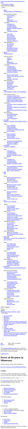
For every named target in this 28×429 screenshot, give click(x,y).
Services (11, 334)
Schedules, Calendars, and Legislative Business (15, 121)
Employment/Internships (10, 389)
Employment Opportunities (10, 335)
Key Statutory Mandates (19, 334)
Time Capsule (12, 323)
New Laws (9, 303)
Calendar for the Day (12, 128)
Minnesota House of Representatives (13, 11)
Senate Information (11, 287)
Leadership (9, 17)
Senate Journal (10, 81)
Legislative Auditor (11, 276)
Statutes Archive (11, 210)
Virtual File (18, 323)
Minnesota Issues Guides (13, 301)
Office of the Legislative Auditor (15, 100)
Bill (14, 180)
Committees (7, 145)
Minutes (9, 29)
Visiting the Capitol (8, 391)
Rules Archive (10, 227)
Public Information (11, 38)
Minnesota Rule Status (12, 228)
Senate (5, 52)
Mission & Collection (9, 332)
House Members (11, 15)
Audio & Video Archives (13, 246)
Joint (5, 90)
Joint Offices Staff (11, 115)
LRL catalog (6, 380)
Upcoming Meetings (12, 27)
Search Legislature (5, 5)
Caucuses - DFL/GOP (12, 41)
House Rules (10, 45)
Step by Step (7, 330)
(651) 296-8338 (7, 410)
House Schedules (11, 125)
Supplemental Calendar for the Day (15, 129)
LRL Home (2, 344)
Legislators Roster (11, 284)
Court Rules (10, 235)
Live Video (9, 243)
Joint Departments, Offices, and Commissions (15, 91)
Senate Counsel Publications (14, 274)
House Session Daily (12, 282)
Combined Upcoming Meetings (14, 141)
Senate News (7, 420)
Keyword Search (11, 205)
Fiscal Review (10, 300)
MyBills (9, 193)
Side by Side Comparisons (13, 170)
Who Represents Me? (12, 21)
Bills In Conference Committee (14, 169)
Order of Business (11, 127)
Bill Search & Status (12, 191)
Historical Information (9, 388)
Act (16, 180)
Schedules (6, 120)
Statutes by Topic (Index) (13, 208)
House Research (11, 36)
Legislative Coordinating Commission (16, 97)
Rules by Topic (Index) (12, 225)
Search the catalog (5, 378)
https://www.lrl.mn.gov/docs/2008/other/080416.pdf (13, 367)
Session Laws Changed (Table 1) (15, 218)
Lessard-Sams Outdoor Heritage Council (17, 110)
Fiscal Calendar (10, 131)
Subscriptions (10, 89)
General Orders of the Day (13, 138)
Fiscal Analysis (10, 35)
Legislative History (8, 328)
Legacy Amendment (12, 118)
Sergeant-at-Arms (11, 39)
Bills (5, 172)
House (5, 10)
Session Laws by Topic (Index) (14, 215)
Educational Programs (12, 48)
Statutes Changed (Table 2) (13, 220)
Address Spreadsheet (12, 50)
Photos (8, 249)
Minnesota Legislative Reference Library (11, 311)
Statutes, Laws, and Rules (10, 201)
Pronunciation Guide (12, 49)
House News (7, 419)
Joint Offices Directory (12, 114)
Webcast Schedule (11, 245)
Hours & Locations (19, 332)
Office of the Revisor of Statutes (15, 101)
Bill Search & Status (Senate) (14, 184)
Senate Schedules (11, 134)
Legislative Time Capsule (13, 296)
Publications (7, 266)
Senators (9, 58)
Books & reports (11, 304)
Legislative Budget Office (13, 96)
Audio (14, 243)
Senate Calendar (11, 136)
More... (8, 111)
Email (22, 410)
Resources (12, 330)
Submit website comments (10, 413)
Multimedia (6, 236)
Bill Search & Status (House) (14, 177)
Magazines (6, 317)
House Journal (10, 43)
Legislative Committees (9, 146)
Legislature (6, 321)
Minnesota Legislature (7, 4)
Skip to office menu (16, 1)
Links (5, 327)
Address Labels (10, 87)
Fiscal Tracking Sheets (12, 181)
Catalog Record (4, 353)
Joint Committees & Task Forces (15, 166)
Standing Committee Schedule (14, 28)
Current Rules (10, 224)
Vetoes (8, 197)
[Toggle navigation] (1, 313)
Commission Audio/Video (13, 265)
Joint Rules (9, 46)
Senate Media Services (12, 256)
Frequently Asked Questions (11, 394)
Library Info (7, 331)
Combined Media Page (12, 260)
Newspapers (7, 318)
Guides (5, 325)
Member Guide (10, 286)
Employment (10, 20)
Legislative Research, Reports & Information (15, 267)
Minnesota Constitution (12, 232)
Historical (6, 320)
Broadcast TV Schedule (13, 142)
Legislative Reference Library (14, 98)
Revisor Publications (12, 277)
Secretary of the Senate (12, 74)
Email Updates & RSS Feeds (11, 423)
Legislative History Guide (13, 290)
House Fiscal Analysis (12, 272)
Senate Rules (10, 83)
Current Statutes (11, 207)
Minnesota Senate (8, 53)
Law (5, 200)
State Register (10, 229)
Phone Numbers (8, 411)
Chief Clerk (10, 34)
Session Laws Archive (12, 217)
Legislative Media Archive (13, 262)
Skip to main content (6, 1)
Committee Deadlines (12, 31)
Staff (8, 18)
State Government (13, 321)
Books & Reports (8, 315)
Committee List (10, 24)
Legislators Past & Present (13, 291)
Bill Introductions (11, 179)
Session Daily (10, 248)
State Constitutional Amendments (15, 234)
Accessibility (10, 117)
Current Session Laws (12, 198)
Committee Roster (11, 25)
